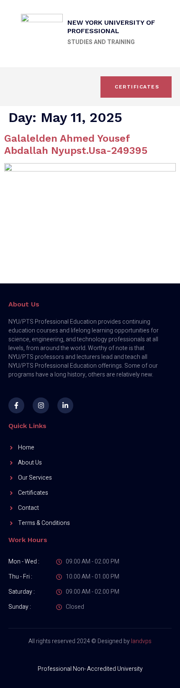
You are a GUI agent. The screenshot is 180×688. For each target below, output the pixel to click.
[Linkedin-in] (65, 405)
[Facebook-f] (16, 405)
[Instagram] (41, 405)
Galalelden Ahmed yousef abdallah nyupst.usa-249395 (75, 144)
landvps (141, 641)
